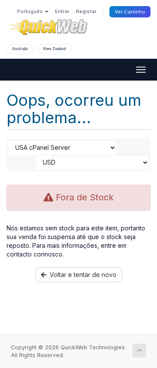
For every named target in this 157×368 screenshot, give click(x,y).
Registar (86, 11)
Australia (19, 49)
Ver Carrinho (130, 12)
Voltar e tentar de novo (81, 274)
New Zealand (54, 49)
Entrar (62, 11)
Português (30, 11)
